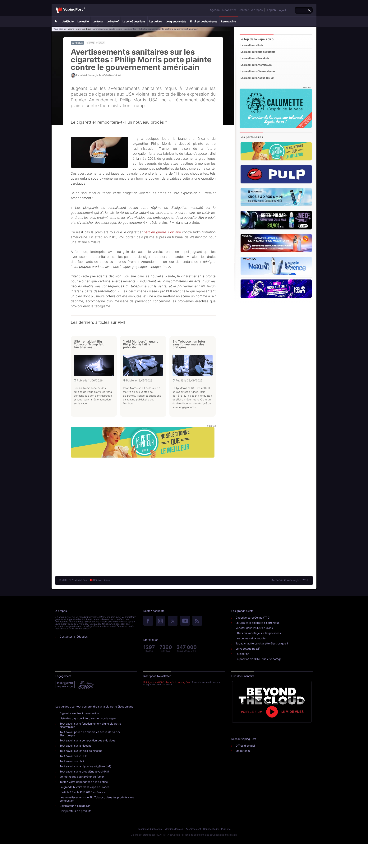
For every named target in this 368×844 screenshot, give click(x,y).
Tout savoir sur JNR (72, 761)
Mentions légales (174, 829)
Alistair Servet (87, 75)
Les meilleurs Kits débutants (258, 51)
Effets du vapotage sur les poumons (258, 633)
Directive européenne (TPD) (253, 617)
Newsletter (229, 10)
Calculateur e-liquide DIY (75, 805)
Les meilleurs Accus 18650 (257, 77)
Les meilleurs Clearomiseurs (258, 71)
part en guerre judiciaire (162, 232)
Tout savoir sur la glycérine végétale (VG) (85, 766)
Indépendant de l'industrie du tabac (65, 685)
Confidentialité (211, 829)
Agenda (215, 10)
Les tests (98, 21)
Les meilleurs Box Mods (255, 58)
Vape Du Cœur (86, 685)
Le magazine (228, 21)
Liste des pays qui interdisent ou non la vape (88, 718)
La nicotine (242, 653)
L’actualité (83, 21)
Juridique (86, 29)
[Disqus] (143, 513)
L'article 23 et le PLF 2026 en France (82, 792)
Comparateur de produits (75, 811)
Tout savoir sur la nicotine (75, 745)
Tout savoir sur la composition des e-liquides (87, 740)
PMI (91, 42)
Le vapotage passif (248, 648)
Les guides (155, 21)
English (271, 10)
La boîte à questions (133, 21)
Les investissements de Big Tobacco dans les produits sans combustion (97, 799)
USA (101, 42)
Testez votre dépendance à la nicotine (84, 781)
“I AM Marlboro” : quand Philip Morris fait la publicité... (141, 344)
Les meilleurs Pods (252, 45)
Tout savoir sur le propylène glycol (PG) (84, 771)
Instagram (160, 621)
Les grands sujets (176, 21)
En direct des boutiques (203, 21)
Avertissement (193, 829)
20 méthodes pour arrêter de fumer (82, 776)
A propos (257, 10)
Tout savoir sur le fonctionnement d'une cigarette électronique (90, 725)
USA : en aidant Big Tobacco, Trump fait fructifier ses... (89, 344)
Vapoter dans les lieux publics (254, 628)
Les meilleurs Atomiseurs (256, 64)
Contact (244, 10)
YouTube (185, 621)
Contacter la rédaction (74, 636)
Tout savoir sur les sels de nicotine (81, 750)
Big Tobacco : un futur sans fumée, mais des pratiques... (188, 344)
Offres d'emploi (245, 745)
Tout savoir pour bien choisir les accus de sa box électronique (90, 733)
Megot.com (243, 750)
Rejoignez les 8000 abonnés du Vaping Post (167, 682)
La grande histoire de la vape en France (84, 787)
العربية (282, 10)
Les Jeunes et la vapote (250, 638)
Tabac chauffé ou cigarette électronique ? (262, 643)
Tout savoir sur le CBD (73, 756)
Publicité (226, 829)
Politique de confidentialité (195, 834)
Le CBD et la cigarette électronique (257, 622)
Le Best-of (112, 21)
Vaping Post (86, 7)
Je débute (67, 21)
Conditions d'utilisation (149, 829)
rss (197, 621)
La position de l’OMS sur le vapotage (259, 659)
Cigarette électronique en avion (79, 713)
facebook (148, 621)
